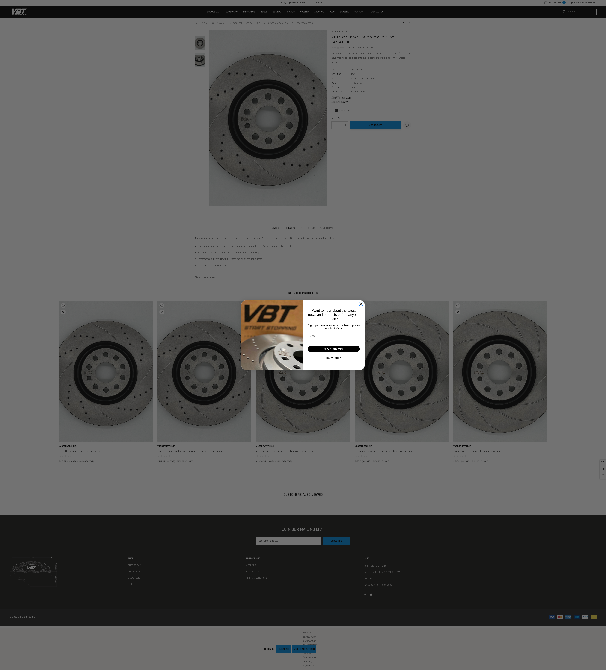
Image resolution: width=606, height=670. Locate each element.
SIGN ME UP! (333, 348)
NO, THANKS (333, 358)
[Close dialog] (361, 304)
